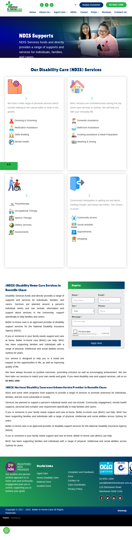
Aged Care (60, 12)
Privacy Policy (75, 489)
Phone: (101, 306)
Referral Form (44, 482)
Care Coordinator (77, 484)
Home (33, 12)
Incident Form (44, 486)
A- (42, 5)
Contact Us (120, 12)
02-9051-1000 (106, 478)
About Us (44, 12)
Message (77, 317)
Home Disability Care (48, 477)
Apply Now (96, 343)
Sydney (15, 517)
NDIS (73, 12)
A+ (52, 5)
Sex (74, 306)
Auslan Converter (91, 5)
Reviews (106, 12)
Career (84, 12)
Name (75, 295)
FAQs (94, 12)
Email (101, 295)
